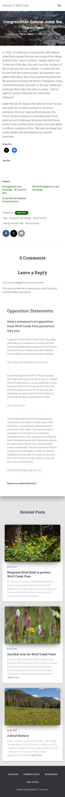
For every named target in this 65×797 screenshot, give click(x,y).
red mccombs (32, 223)
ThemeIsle (43, 789)
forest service (39, 218)
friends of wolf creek (13, 223)
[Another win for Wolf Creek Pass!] (32, 625)
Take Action (32, 782)
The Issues (13, 774)
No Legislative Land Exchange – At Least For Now (14, 189)
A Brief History (18, 736)
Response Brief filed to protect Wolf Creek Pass (29, 574)
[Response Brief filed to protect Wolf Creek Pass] (32, 543)
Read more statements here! (21, 483)
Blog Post (21, 213)
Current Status (32, 774)
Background (51, 774)
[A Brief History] (32, 706)
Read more (13, 677)
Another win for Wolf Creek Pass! (31, 654)
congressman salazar (20, 218)
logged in (19, 282)
